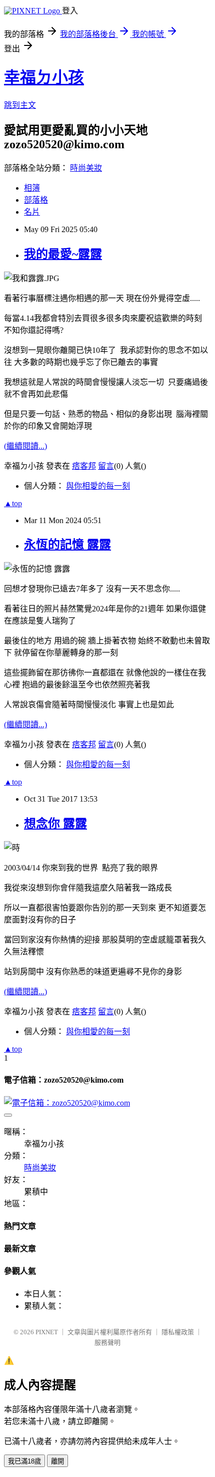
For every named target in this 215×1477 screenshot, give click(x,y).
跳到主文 (20, 105)
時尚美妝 (86, 168)
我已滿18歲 (24, 1461)
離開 (57, 1461)
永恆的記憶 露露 (67, 544)
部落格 (36, 200)
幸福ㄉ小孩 (44, 77)
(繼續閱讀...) (25, 446)
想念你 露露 (55, 823)
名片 (32, 212)
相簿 (32, 188)
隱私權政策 (178, 1332)
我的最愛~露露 (63, 254)
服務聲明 (107, 1342)
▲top (13, 503)
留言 (106, 466)
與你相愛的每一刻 (98, 486)
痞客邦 (84, 466)
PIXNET (47, 1332)
